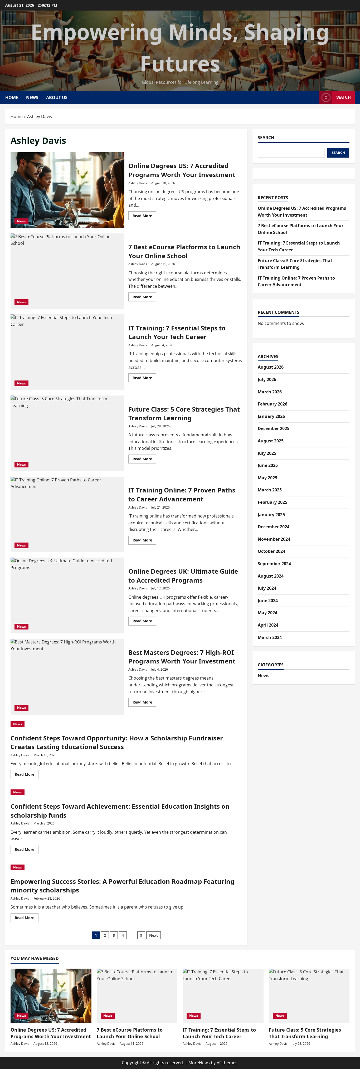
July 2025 (267, 453)
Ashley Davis (137, 183)
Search (266, 137)
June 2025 (268, 465)
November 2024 (274, 539)
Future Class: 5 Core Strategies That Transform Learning (67, 433)
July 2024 (267, 588)
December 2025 (273, 428)
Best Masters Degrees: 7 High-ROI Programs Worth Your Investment (67, 677)
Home (11, 97)
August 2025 (271, 441)
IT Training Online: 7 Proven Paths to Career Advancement (67, 515)
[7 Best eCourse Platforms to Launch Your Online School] (137, 995)
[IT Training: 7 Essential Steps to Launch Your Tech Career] (223, 995)
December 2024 (273, 527)
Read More (144, 216)
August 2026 (271, 367)
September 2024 (274, 564)
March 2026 (270, 392)
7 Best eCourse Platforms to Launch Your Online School (67, 271)
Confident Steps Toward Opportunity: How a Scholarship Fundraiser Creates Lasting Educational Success (117, 742)
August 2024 (271, 576)
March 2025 (270, 490)
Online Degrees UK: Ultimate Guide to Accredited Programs (67, 595)
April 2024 (268, 625)
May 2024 (267, 613)
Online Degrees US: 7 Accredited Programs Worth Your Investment (67, 190)
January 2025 (271, 515)
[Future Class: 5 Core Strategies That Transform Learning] (309, 995)
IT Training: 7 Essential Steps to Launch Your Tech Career (67, 352)
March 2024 (270, 637)
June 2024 (268, 600)
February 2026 (272, 404)
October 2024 (271, 551)
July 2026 (267, 379)
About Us (56, 97)
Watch (343, 97)
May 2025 (267, 478)
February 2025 (272, 502)
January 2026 (271, 416)
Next (153, 935)
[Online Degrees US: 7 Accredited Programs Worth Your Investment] (51, 995)
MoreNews (199, 1063)
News (32, 97)
